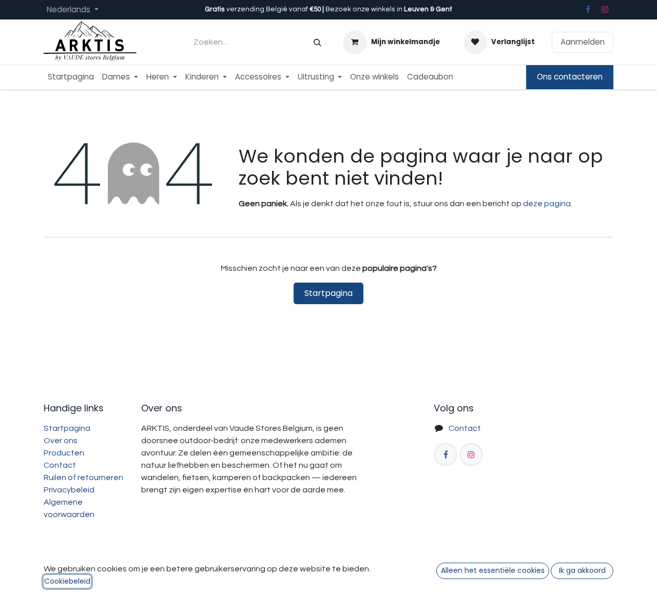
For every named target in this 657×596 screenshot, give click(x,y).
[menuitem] (71, 77)
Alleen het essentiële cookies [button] (493, 570)
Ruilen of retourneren (83, 477)
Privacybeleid (69, 490)
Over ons (61, 440)
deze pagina (547, 204)
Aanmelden (583, 41)
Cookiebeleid (67, 581)
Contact (60, 465)
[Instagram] (605, 9)
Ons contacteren (570, 76)
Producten (64, 453)
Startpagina (328, 293)
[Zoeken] (317, 42)
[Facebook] (587, 9)
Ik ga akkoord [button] (582, 570)
